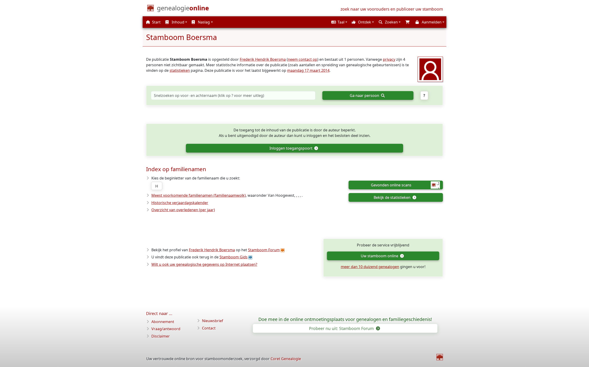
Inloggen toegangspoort (291, 148)
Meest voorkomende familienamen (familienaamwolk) (198, 195)
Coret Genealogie (286, 358)
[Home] (439, 357)
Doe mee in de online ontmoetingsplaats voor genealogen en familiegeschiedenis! (345, 319)
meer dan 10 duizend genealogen (370, 266)
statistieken (180, 70)
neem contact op (302, 59)
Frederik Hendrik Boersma (263, 59)
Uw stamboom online (380, 255)
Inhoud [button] (177, 22)
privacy (389, 59)
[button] (338, 22)
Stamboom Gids (233, 257)
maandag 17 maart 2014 (308, 70)
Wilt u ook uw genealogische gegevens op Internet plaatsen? (204, 264)
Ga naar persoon (365, 95)
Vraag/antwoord (165, 328)
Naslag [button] (203, 22)
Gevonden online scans (391, 185)
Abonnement (162, 321)
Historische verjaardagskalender (179, 202)
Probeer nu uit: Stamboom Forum (342, 328)
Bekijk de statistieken (392, 197)
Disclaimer (160, 336)
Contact (209, 328)
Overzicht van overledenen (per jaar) (183, 209)
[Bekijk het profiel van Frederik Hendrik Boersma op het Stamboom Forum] (430, 68)
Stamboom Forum (264, 249)
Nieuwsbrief (212, 320)
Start (156, 22)
